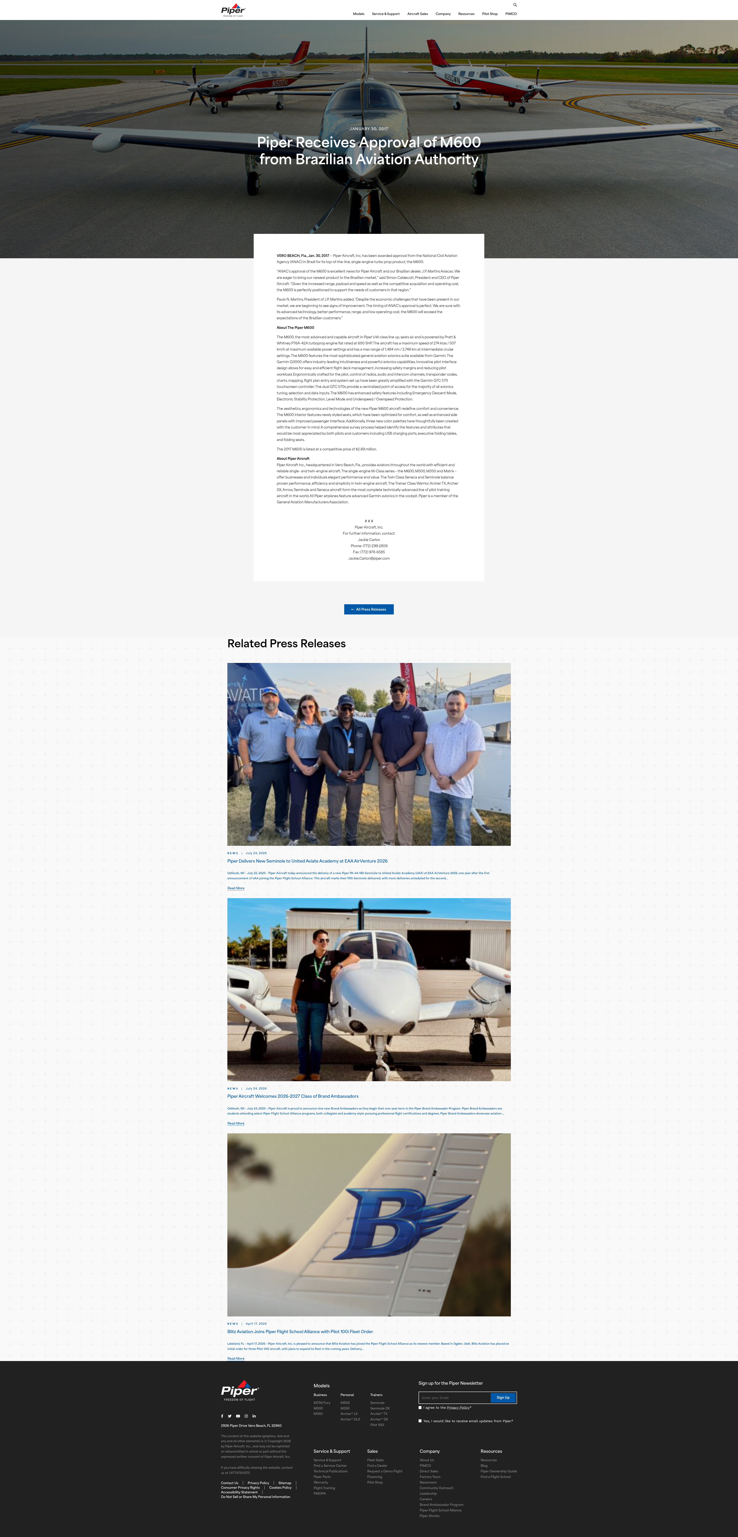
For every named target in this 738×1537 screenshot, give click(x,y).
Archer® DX (379, 1419)
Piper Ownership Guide (499, 1471)
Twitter (230, 1416)
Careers (426, 1499)
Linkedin (254, 1416)
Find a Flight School (496, 1477)
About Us (427, 1460)
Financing (374, 1477)
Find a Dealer (377, 1466)
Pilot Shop (490, 14)
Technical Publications (331, 1471)
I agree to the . (447, 1407)
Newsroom (428, 1482)
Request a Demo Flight (384, 1471)
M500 (318, 1408)
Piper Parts (322, 1477)
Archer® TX (378, 1414)
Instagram (246, 1416)
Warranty (321, 1482)
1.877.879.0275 (239, 1473)
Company (443, 14)
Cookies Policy (280, 1487)
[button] (369, 609)
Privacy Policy (458, 1407)
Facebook (222, 1416)
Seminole (377, 1403)
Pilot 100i (377, 1425)
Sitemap (284, 1483)
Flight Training (324, 1488)
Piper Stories (430, 1516)
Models (358, 14)
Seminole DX (380, 1408)
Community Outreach (437, 1488)
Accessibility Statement (239, 1492)
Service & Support (386, 14)
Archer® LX (349, 1414)
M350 (318, 1414)
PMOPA (320, 1493)
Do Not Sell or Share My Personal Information (255, 1497)
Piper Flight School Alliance (441, 1510)
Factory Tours (430, 1477)
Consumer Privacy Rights (240, 1487)
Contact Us (229, 1483)
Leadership (428, 1493)
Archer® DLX (350, 1419)
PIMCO (511, 14)
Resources (466, 14)
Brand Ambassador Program (442, 1505)
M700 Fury (322, 1403)
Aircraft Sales (417, 14)
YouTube (238, 1416)
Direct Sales (429, 1471)
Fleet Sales (375, 1460)
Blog (484, 1466)
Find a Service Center (330, 1466)
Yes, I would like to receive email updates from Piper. (468, 1421)
